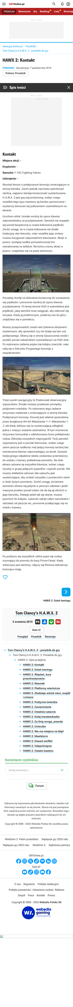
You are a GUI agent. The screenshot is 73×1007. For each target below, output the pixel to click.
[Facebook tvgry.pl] (48, 872)
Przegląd (22, 636)
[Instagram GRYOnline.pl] (24, 861)
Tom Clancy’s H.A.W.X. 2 (36, 613)
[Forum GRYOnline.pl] (54, 861)
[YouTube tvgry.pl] (24, 872)
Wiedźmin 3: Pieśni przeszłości (21, 839)
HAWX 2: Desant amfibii (37, 741)
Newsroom (25, 11)
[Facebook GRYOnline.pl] (18, 861)
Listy (56, 11)
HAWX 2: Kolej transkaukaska (41, 716)
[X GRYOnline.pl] (30, 861)
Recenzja (50, 636)
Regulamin (29, 884)
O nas (17, 884)
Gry (35, 11)
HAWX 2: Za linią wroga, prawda (43, 721)
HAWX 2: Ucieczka (34, 726)
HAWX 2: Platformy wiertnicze (41, 688)
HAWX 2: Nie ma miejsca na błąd (43, 731)
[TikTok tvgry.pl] (30, 872)
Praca (31, 895)
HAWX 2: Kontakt (33, 664)
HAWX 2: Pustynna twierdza (40, 702)
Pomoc (51, 895)
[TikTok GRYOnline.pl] (36, 861)
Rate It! (36, 630)
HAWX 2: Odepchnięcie (37, 746)
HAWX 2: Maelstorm (35, 736)
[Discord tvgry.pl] (42, 872)
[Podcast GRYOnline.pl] (42, 861)
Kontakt (41, 895)
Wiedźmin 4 (39, 845)
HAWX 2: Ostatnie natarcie (39, 711)
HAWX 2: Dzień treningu (37, 669)
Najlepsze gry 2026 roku (55, 839)
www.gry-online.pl (12, 46)
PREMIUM (9, 11)
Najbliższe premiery (59, 845)
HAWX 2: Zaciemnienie (37, 707)
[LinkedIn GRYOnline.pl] (48, 861)
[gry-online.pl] (16, 4)
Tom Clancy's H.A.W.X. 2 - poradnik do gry (25, 50)
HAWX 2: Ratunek (34, 683)
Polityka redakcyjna (48, 884)
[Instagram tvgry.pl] (36, 872)
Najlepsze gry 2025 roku (16, 845)
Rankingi (45, 11)
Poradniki (31, 46)
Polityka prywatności (20, 889)
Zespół (21, 895)
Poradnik (36, 636)
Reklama (59, 889)
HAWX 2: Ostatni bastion (38, 750)
